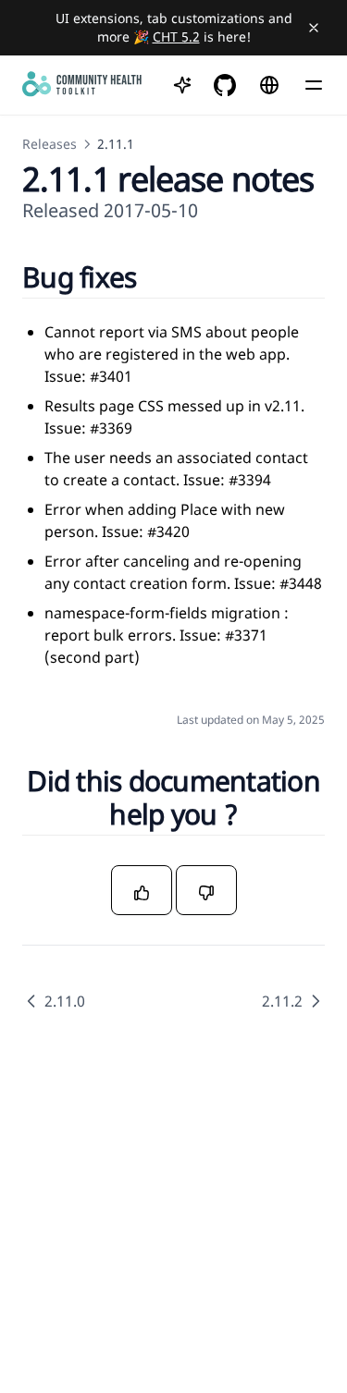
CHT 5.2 (176, 36)
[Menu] (313, 85)
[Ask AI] (182, 85)
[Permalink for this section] (159, 277)
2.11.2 (282, 1001)
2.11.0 (64, 1001)
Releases (49, 144)
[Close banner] (313, 27)
